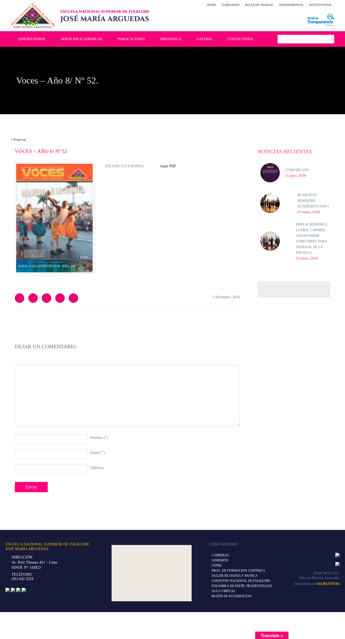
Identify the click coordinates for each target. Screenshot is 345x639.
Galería (204, 39)
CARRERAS (220, 555)
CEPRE (217, 565)
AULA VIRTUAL (223, 591)
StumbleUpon (73, 298)
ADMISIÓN (220, 560)
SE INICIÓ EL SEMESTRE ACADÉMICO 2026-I (313, 200)
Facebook (33, 298)
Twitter (19, 298)
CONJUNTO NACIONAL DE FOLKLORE (241, 581)
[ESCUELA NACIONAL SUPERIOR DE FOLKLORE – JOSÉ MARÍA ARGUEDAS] (80, 15)
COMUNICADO (297, 170)
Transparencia (291, 4)
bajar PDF (168, 166)
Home (211, 4)
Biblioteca (170, 39)
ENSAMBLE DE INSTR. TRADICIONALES (242, 586)
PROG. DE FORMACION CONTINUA (238, 570)
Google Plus (60, 298)
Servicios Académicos (81, 39)
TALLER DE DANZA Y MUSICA (235, 576)
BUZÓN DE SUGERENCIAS (231, 596)
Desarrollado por (317, 584)
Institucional (320, 4)
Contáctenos (240, 39)
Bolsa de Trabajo (259, 4)
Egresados (230, 4)
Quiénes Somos (31, 39)
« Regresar (18, 139)
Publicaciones (131, 39)
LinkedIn (46, 298)
